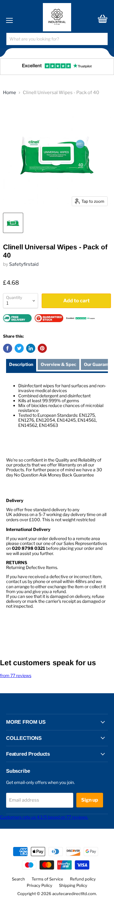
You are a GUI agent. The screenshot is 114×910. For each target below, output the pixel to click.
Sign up (89, 800)
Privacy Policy (39, 885)
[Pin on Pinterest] (42, 348)
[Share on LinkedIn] (30, 348)
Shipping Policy (73, 885)
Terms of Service (47, 879)
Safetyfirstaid (24, 264)
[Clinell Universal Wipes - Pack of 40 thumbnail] (13, 223)
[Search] (99, 39)
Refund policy (83, 879)
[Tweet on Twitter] (19, 348)
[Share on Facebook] (7, 348)
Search (18, 879)
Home (9, 92)
